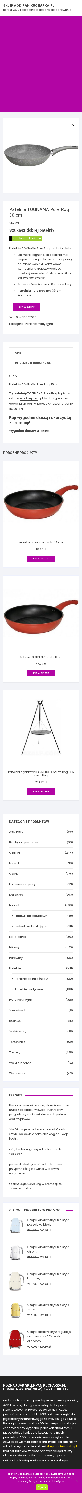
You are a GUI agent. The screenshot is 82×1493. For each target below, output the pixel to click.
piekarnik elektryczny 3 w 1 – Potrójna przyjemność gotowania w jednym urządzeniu (35, 1168)
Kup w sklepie (27, 307)
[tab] (18, 353)
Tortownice (17, 1042)
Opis (18, 353)
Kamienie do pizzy (22, 884)
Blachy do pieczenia (23, 842)
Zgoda (42, 1487)
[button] (72, 124)
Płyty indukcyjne (20, 1000)
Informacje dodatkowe (33, 363)
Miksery (14, 947)
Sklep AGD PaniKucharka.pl (28, 5)
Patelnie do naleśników (31, 979)
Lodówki (14, 905)
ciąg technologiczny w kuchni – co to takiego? (35, 1151)
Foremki (14, 863)
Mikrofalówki (17, 937)
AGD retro (16, 832)
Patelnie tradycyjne (39, 324)
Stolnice (15, 1021)
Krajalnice (16, 895)
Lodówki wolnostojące (31, 926)
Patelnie (15, 968)
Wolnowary (17, 1073)
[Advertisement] (41, 69)
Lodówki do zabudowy (31, 916)
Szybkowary (17, 1031)
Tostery (14, 1052)
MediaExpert (29, 398)
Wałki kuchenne (20, 1063)
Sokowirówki (17, 1010)
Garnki (13, 874)
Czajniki (14, 853)
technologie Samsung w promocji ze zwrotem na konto (35, 1186)
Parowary (16, 958)
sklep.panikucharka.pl (62, 1446)
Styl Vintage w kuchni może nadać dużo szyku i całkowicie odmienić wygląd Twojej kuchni (39, 1134)
